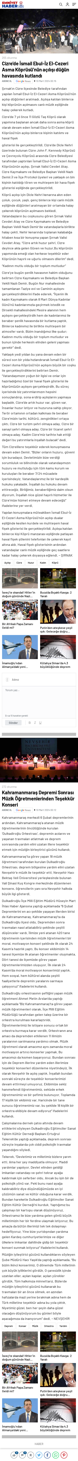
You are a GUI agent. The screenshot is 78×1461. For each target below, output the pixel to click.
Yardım (63, 1326)
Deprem (8, 1326)
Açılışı (7, 562)
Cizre (19, 562)
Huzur (31, 562)
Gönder (13, 722)
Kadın (43, 562)
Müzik (35, 1326)
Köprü (55, 562)
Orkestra (49, 1326)
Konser (22, 1326)
